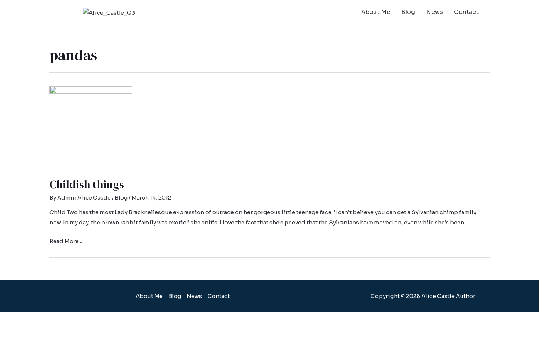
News (434, 12)
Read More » (66, 241)
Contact (466, 12)
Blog (408, 12)
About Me (375, 12)
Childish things (87, 184)
